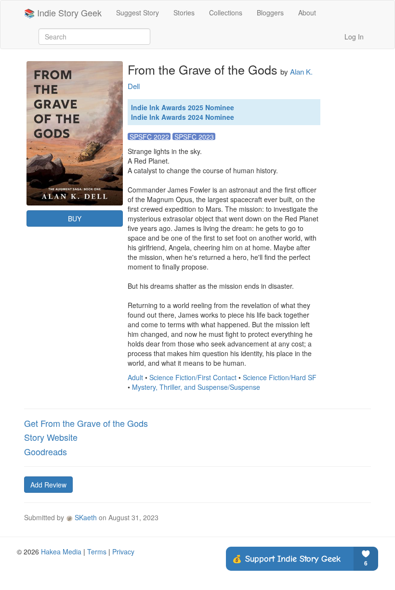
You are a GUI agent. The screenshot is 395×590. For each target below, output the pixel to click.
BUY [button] (74, 218)
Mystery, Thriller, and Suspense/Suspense (196, 387)
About (307, 12)
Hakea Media (61, 551)
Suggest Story (137, 12)
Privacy (123, 551)
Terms (96, 551)
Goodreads (45, 451)
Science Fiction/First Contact (193, 377)
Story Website (51, 437)
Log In (354, 36)
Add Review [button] (48, 484)
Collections (225, 12)
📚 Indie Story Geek (63, 12)
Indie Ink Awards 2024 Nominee (182, 117)
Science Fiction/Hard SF (279, 377)
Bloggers (270, 12)
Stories (184, 12)
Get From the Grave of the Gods (86, 423)
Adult (135, 377)
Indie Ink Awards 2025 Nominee (182, 107)
